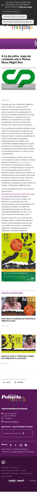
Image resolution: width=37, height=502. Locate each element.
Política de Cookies (6, 476)
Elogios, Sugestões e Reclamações (23, 452)
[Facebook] (10, 445)
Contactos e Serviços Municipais (10, 470)
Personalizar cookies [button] (10, 12)
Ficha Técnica (14, 467)
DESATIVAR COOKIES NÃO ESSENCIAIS (17, 22)
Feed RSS (23, 470)
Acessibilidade (3, 462)
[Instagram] (20, 445)
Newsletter (6, 452)
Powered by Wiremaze (32, 481)
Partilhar (20, 382)
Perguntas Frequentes (20, 449)
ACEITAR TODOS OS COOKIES (14, 17)
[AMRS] (27, 485)
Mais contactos (6, 449)
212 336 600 (8, 418)
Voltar (8, 382)
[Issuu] (25, 445)
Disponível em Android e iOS (12, 433)
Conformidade (15, 473)
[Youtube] (15, 445)
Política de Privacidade (26, 473)
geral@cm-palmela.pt (11, 421)
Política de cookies (25, 7)
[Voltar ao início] (18, 26)
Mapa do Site (5, 467)
